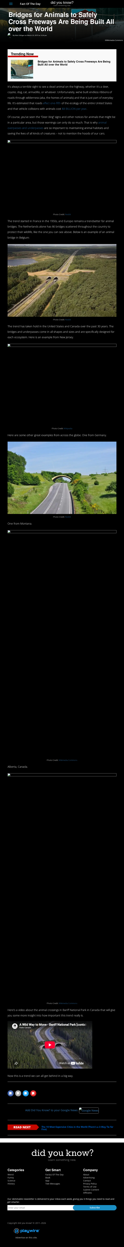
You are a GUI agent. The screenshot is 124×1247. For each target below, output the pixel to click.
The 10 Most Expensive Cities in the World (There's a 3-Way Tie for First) (77, 1128)
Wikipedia (68, 428)
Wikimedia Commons (68, 760)
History (11, 1183)
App (47, 1180)
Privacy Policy (90, 1183)
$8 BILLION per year (74, 109)
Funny (11, 1177)
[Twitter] (98, 4)
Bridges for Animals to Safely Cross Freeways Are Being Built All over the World (74, 62)
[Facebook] (92, 4)
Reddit (68, 214)
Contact (87, 1180)
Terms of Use (89, 1186)
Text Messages (52, 1183)
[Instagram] (103, 4)
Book (47, 1177)
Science (11, 1180)
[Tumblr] (109, 4)
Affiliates (87, 1192)
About (86, 1174)
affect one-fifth (52, 103)
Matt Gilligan (19, 35)
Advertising (89, 1177)
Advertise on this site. (26, 1237)
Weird (11, 1174)
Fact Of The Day (30, 4)
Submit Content (91, 1189)
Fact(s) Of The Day (54, 1174)
